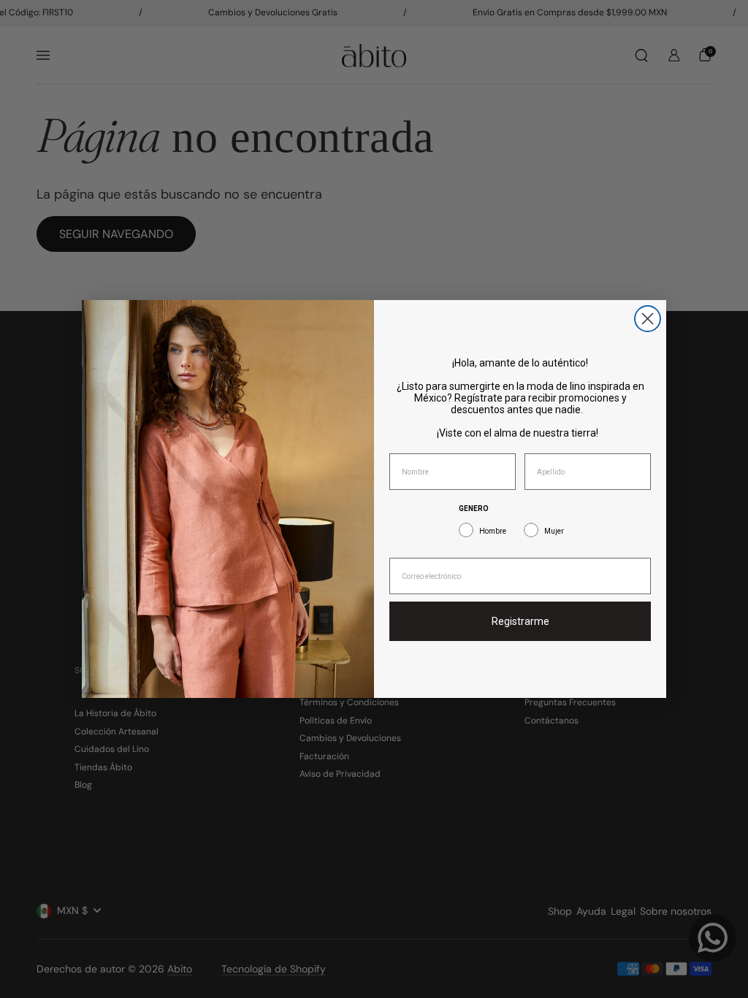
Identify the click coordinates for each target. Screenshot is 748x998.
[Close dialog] (647, 318)
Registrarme (520, 621)
